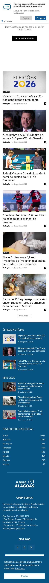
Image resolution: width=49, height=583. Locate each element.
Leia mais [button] (20, 568)
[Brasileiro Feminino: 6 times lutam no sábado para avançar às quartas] (24, 201)
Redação (6, 103)
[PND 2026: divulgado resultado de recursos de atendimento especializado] (9, 386)
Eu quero (41, 18)
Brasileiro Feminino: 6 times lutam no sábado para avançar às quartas (24, 219)
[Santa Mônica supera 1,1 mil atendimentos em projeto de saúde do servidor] (9, 414)
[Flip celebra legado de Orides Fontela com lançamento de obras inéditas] (9, 400)
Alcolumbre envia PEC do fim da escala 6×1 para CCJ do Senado (23, 136)
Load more (23, 316)
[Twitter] (31, 547)
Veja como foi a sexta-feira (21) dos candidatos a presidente (23, 98)
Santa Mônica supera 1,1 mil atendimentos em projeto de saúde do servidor (30, 414)
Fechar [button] (24, 576)
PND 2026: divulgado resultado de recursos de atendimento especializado (31, 386)
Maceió (6, 253)
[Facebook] (17, 547)
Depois (26, 18)
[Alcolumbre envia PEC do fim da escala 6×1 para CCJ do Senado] (24, 121)
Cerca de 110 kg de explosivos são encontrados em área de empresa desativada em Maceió (24, 303)
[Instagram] (24, 547)
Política (6, 92)
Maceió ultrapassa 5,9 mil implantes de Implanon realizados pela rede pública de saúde (24, 261)
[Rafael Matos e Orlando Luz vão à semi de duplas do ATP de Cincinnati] (24, 159)
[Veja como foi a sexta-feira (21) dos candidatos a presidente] (24, 82)
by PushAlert (8, 21)
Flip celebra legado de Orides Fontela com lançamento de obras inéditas (30, 400)
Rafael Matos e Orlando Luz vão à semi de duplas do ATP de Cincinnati (24, 177)
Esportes (7, 169)
